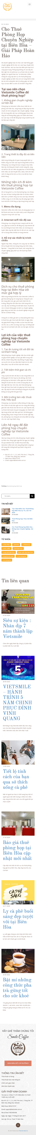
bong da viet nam (8, 556)
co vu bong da (21, 556)
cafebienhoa (26, 544)
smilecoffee (6, 544)
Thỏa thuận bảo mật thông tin (10, 1080)
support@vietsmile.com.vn (13, 1109)
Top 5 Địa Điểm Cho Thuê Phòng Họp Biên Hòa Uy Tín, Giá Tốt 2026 (23, 510)
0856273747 (12, 1106)
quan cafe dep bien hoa (25, 552)
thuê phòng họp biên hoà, (14, 486)
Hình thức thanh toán (8, 1086)
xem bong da (7, 560)
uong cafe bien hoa (8, 552)
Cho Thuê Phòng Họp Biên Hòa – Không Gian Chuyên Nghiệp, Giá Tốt (22, 529)
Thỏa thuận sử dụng (7, 1076)
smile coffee (6, 548)
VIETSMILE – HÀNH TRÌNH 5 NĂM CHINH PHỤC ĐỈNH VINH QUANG (17, 703)
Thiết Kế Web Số (23, 1131)
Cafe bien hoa (18, 548)
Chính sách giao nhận (8, 1083)
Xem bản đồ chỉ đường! (18, 1063)
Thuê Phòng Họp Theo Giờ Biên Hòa (22, 520)
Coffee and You (7, 6)
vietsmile (16, 544)
